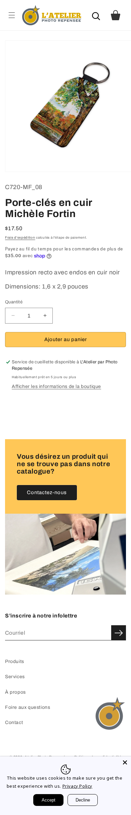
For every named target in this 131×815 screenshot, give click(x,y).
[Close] (125, 762)
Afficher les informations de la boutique (56, 386)
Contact (14, 722)
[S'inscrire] (118, 632)
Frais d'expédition (20, 237)
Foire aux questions (27, 707)
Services (15, 676)
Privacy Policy (77, 786)
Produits (14, 661)
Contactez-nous (47, 492)
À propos (15, 692)
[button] (11, 15)
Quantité (14, 302)
